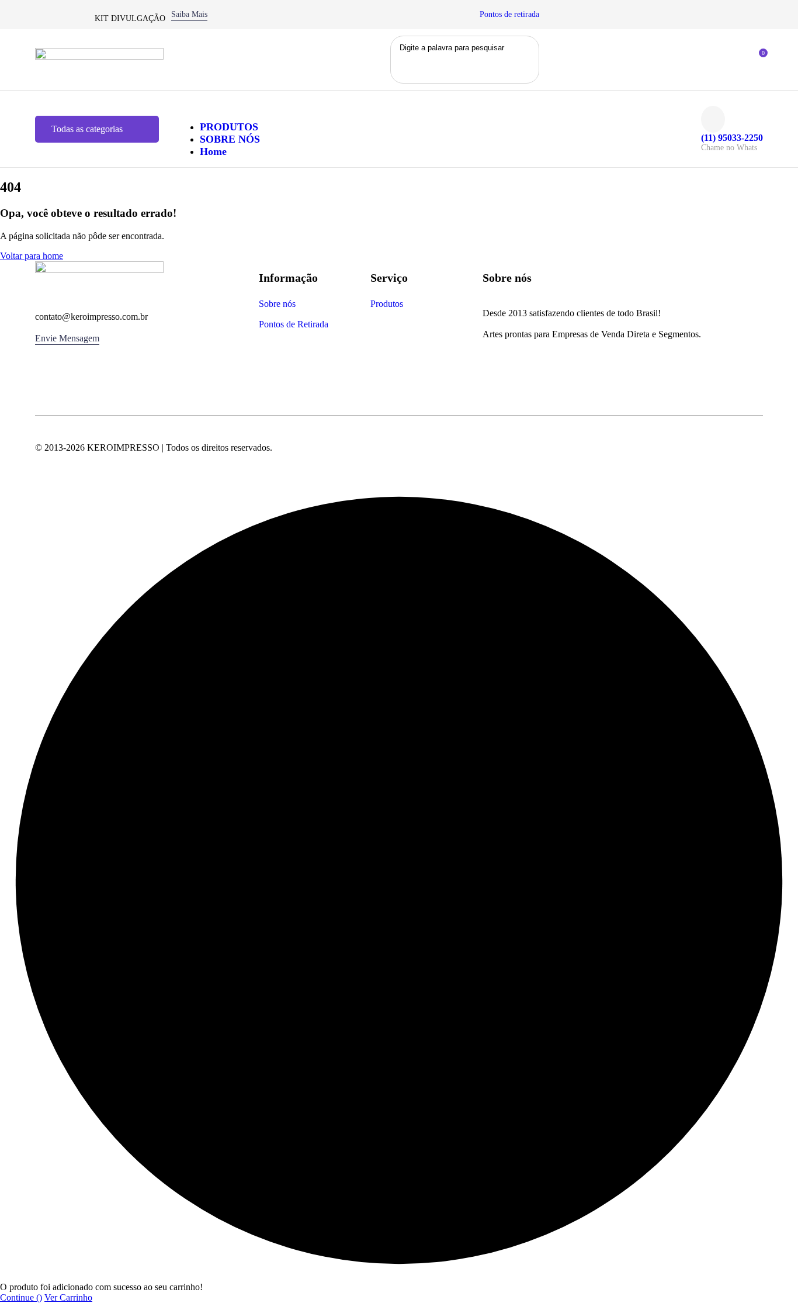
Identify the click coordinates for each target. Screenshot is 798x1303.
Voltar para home (31, 256)
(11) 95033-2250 (732, 138)
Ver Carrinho (68, 1297)
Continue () (21, 1297)
